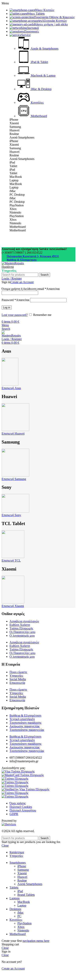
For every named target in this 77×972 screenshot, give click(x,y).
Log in (6, 307)
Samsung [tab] (15, 126)
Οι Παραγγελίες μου (22, 632)
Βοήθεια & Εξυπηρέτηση (22, 259)
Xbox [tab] (13, 209)
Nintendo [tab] (15, 212)
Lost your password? (15, 315)
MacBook (23, 902)
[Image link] (18, 771)
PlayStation (24, 923)
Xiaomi (22, 873)
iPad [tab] (12, 162)
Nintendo (23, 930)
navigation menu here (36, 940)
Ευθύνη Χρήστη (19, 625)
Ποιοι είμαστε (18, 672)
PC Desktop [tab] (17, 194)
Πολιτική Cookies (20, 806)
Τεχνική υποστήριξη (22, 719)
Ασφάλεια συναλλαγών (24, 621)
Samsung (23, 869)
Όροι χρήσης (17, 803)
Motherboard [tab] (17, 226)
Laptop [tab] (13, 180)
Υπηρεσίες (16, 675)
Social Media (17, 679)
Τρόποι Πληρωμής (21, 628)
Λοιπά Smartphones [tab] (21, 137)
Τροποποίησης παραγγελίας (26, 729)
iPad (20, 891)
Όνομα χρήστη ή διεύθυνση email (31, 289)
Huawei (22, 877)
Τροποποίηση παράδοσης (25, 722)
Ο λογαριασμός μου (22, 635)
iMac (20, 912)
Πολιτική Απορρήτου (22, 810)
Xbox (20, 927)
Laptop (21, 905)
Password (15, 300)
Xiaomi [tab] (14, 123)
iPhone (21, 866)
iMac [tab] (12, 191)
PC (19, 916)
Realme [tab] (14, 134)
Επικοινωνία (17, 682)
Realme (22, 880)
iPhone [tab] (13, 119)
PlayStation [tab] (16, 205)
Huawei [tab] (14, 130)
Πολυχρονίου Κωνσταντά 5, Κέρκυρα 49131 (33, 256)
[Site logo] (13, 263)
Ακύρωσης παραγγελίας (24, 726)
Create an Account (22, 282)
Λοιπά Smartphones (29, 884)
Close (5, 845)
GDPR (13, 814)
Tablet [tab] (13, 166)
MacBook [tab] (15, 176)
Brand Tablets (26, 894)
